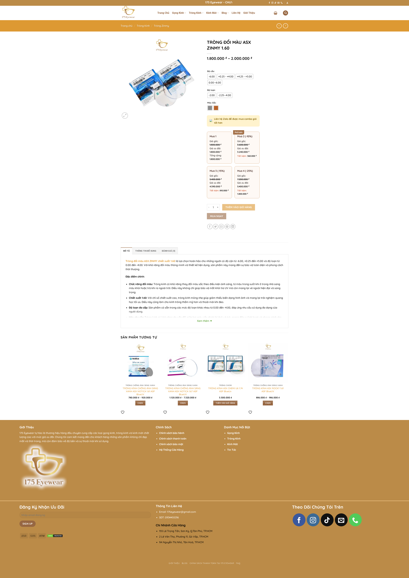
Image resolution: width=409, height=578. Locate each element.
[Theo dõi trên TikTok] (275, 3)
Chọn (140, 403)
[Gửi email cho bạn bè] (221, 226)
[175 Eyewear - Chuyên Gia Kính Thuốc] (137, 13)
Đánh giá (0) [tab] (168, 251)
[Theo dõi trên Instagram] (272, 3)
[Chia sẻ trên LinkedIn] (232, 226)
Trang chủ (126, 25)
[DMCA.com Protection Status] (55, 535)
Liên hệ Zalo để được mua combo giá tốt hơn (235, 120)
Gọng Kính (178, 12)
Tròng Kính (195, 12)
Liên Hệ (236, 12)
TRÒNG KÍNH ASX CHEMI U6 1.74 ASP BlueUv (225, 390)
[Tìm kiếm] (285, 13)
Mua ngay (216, 216)
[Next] (287, 381)
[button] (287, 3)
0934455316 (172, 517)
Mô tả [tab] (126, 251)
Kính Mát (211, 12)
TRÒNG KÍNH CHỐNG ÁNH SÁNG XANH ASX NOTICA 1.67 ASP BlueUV (183, 391)
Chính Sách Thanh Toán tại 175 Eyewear (212, 563)
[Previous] (120, 381)
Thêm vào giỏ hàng (238, 207)
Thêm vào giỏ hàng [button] (225, 403)
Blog (224, 12)
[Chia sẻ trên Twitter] (215, 226)
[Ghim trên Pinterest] (227, 226)
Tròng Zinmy (161, 25)
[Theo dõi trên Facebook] (269, 3)
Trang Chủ (163, 12)
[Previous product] (285, 25)
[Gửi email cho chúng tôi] (278, 3)
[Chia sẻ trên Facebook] (209, 226)
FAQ (238, 563)
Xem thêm (203, 320)
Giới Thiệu (249, 12)
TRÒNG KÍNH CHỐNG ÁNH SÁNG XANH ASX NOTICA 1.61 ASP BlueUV (140, 391)
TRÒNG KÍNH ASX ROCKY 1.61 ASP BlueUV (268, 390)
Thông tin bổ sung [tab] (145, 251)
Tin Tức (231, 449)
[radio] (212, 76)
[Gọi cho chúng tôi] (282, 3)
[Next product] (279, 25)
